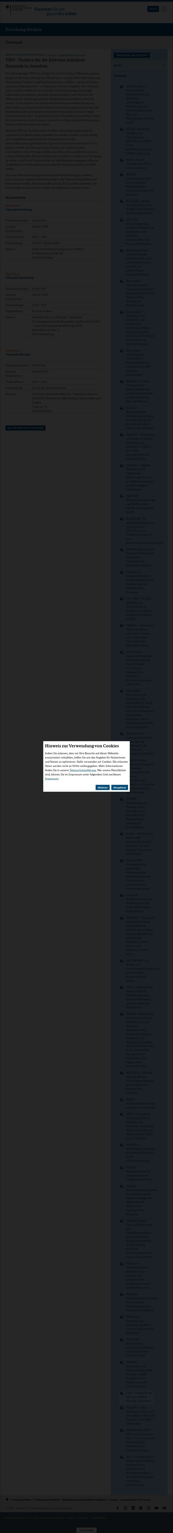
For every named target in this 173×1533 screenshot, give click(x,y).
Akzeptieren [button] (119, 787)
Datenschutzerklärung (83, 770)
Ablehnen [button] (103, 787)
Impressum (51, 778)
